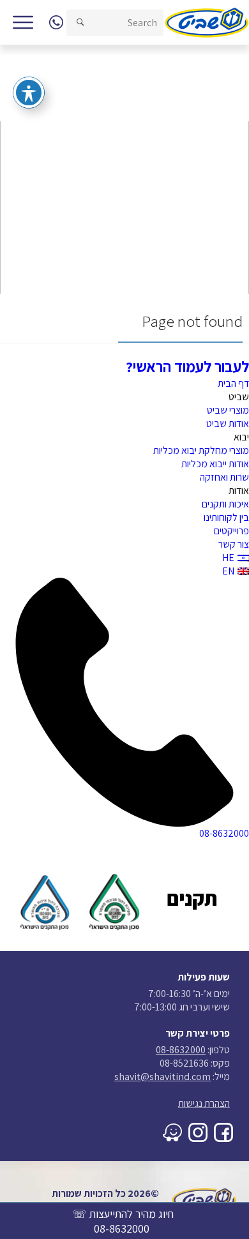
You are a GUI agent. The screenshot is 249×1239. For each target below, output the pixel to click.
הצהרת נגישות (204, 1103)
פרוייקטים (231, 530)
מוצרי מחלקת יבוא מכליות (201, 450)
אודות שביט (227, 423)
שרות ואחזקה (224, 477)
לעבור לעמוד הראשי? (187, 366)
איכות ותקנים (225, 504)
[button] (80, 23)
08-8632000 (121, 1228)
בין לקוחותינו (226, 517)
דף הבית (233, 383)
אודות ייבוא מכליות (215, 463)
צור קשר (233, 544)
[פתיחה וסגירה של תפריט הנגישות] (28, 92)
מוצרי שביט (228, 410)
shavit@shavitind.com (162, 1076)
